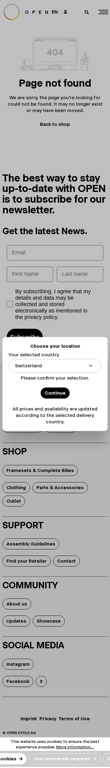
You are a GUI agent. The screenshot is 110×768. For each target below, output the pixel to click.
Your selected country (34, 355)
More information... (75, 746)
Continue (55, 393)
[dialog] (55, 384)
